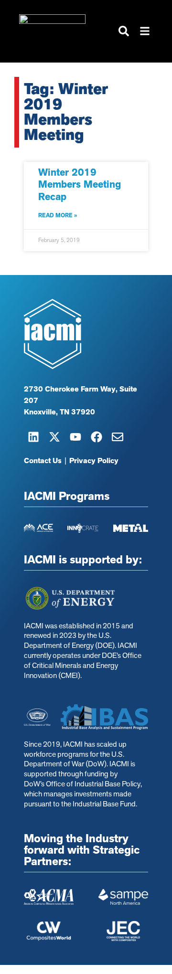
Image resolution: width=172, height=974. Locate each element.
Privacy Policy (93, 460)
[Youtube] (75, 436)
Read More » (57, 215)
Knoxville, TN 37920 (59, 412)
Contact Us (43, 460)
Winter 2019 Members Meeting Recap (79, 184)
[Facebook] (96, 436)
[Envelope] (117, 436)
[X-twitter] (54, 436)
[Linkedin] (33, 436)
